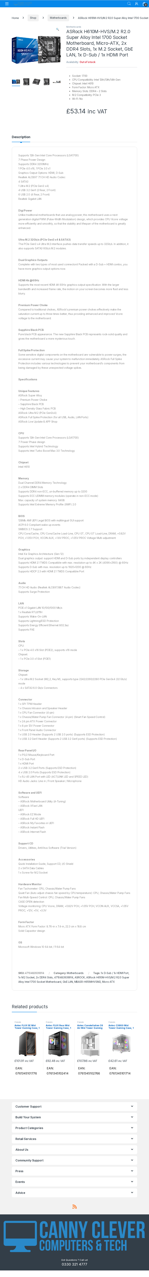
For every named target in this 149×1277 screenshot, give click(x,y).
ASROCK (80, 977)
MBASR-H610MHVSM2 (87, 981)
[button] (57, 29)
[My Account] (137, 3)
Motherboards (58, 17)
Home (15, 17)
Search (129, 4)
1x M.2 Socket (26, 977)
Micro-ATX (108, 981)
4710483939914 (63, 977)
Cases (18, 1022)
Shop (33, 17)
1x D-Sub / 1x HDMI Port (114, 973)
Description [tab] (21, 137)
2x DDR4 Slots (44, 977)
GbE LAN (68, 981)
